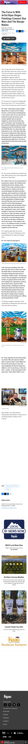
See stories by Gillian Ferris (9, 508)
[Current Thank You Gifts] (14, 607)
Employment (6, 717)
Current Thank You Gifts (14, 627)
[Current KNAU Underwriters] (14, 641)
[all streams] (26, 742)
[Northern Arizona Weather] (14, 564)
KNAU (7, 489)
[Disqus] (14, 670)
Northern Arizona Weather (14, 577)
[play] (2, 742)
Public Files (5, 714)
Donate (23, 2)
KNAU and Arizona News (12, 485)
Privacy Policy (6, 711)
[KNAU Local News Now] (14, 529)
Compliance (6, 721)
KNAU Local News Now (14, 545)
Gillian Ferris (4, 31)
